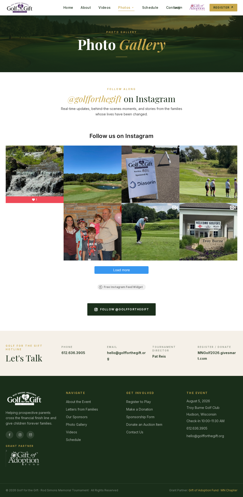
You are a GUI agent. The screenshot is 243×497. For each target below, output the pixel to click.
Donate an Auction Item (144, 424)
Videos (71, 432)
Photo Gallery (76, 424)
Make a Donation (139, 409)
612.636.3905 (73, 353)
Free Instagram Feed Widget (123, 287)
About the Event (78, 402)
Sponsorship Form (140, 417)
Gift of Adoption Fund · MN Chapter (213, 490)
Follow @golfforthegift (124, 309)
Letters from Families (82, 409)
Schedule (73, 440)
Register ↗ (223, 7)
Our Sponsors (77, 417)
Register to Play (138, 402)
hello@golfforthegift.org (205, 436)
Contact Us (134, 432)
